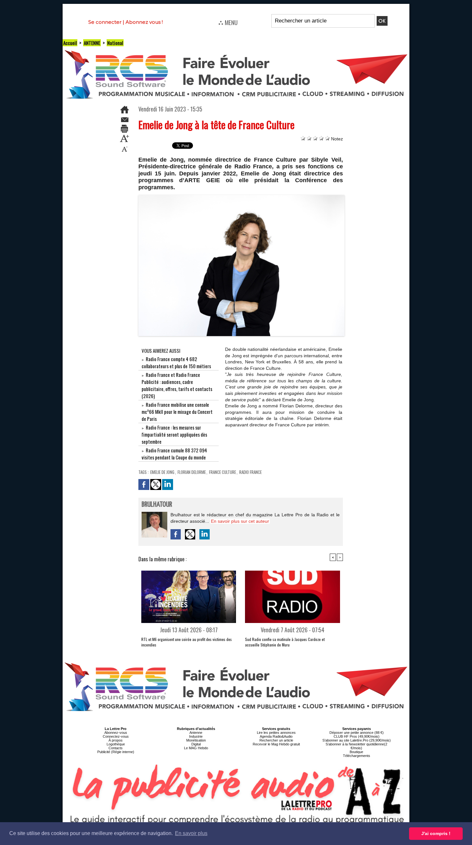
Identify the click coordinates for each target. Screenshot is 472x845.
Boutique (356, 752)
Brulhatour (157, 504)
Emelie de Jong (162, 472)
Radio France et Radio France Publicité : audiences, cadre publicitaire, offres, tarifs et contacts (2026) (177, 385)
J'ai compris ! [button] (435, 833)
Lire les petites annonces (276, 732)
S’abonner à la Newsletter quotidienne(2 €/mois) (356, 746)
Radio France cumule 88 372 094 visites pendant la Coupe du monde (174, 454)
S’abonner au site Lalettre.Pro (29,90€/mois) (356, 740)
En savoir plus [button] (191, 833)
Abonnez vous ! (144, 22)
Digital (196, 744)
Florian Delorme (192, 472)
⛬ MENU (228, 22)
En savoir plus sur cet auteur (240, 521)
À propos (116, 740)
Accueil (70, 42)
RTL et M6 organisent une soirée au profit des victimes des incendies (186, 641)
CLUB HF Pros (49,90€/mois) (357, 736)
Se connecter (104, 22)
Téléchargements (356, 756)
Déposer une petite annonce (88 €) (356, 732)
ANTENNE (92, 42)
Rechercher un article (276, 740)
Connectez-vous (116, 736)
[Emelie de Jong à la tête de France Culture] (241, 197)
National (115, 42)
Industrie (196, 736)
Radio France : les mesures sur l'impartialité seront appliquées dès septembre (174, 434)
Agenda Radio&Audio (276, 736)
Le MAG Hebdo (196, 748)
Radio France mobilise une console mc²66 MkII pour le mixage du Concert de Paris (177, 411)
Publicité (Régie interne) (115, 752)
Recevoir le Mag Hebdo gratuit (276, 744)
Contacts (116, 748)
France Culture (222, 472)
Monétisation (196, 740)
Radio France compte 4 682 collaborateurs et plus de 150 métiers (176, 362)
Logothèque (116, 744)
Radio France (250, 472)
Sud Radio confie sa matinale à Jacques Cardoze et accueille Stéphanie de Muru (285, 641)
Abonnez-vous (115, 732)
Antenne (195, 732)
